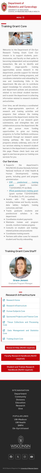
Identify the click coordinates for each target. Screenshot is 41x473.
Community (20, 396)
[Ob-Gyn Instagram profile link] (24, 456)
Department (20, 393)
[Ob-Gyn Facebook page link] (11, 456)
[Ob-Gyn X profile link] (17, 456)
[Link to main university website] (20, 442)
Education (20, 402)
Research (20, 405)
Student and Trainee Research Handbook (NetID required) (20, 368)
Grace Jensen (20, 280)
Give (20, 408)
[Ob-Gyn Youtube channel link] (31, 456)
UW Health (20, 422)
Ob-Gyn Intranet (20, 428)
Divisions (20, 399)
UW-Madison (20, 419)
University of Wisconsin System (29, 468)
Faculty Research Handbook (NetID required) (20, 357)
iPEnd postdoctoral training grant (23, 190)
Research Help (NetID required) (20, 347)
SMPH (20, 425)
